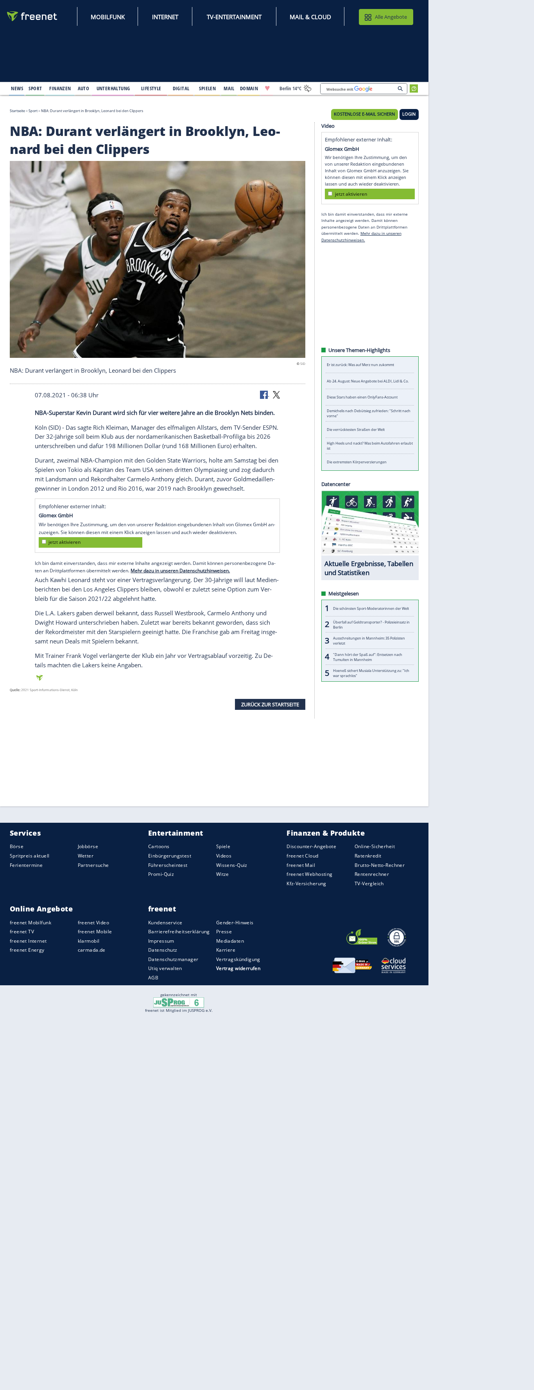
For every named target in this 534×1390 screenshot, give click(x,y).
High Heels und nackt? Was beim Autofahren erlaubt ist (370, 446)
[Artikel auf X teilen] (276, 394)
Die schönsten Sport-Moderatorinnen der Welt (371, 608)
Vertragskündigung (238, 959)
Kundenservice (165, 922)
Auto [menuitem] (84, 88)
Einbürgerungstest (169, 856)
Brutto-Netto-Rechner (380, 865)
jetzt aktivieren (64, 542)
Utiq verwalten (165, 968)
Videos (224, 856)
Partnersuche (93, 865)
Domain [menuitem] (249, 88)
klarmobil (89, 941)
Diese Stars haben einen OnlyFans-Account (362, 397)
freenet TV (22, 931)
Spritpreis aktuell (29, 856)
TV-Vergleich (369, 883)
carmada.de (92, 950)
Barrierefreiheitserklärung (179, 931)
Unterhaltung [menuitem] (113, 88)
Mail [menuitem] (229, 88)
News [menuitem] (17, 88)
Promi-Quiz (161, 874)
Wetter (86, 856)
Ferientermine (26, 865)
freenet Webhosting (309, 874)
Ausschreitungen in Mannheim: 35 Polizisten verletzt (369, 641)
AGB (153, 978)
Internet (165, 17)
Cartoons (158, 846)
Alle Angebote (391, 16)
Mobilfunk (108, 17)
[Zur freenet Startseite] (32, 16)
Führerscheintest (168, 865)
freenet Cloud (302, 856)
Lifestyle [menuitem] (151, 88)
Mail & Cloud (310, 17)
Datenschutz (162, 950)
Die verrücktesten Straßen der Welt (356, 429)
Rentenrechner (372, 874)
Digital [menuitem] (181, 88)
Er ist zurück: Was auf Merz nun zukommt (360, 364)
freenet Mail (301, 865)
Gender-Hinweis (235, 922)
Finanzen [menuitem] (60, 88)
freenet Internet (28, 941)
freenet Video (93, 922)
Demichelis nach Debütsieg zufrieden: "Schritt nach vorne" (368, 413)
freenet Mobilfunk (30, 922)
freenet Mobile (95, 931)
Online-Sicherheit (375, 846)
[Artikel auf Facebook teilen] (264, 394)
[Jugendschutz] (179, 1002)
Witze (222, 874)
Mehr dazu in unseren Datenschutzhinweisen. (180, 570)
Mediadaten (230, 941)
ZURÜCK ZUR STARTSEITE (270, 704)
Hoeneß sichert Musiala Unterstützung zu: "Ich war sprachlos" (371, 673)
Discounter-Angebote (311, 846)
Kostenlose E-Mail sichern (364, 114)
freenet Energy (27, 950)
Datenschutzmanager (173, 959)
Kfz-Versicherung (306, 883)
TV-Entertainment (234, 17)
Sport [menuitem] (35, 88)
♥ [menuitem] (267, 88)
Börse (16, 846)
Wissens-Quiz (231, 865)
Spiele (223, 846)
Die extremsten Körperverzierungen (357, 462)
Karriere (225, 950)
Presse (224, 931)
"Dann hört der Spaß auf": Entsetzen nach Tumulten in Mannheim (367, 657)
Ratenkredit (368, 856)
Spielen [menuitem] (207, 88)
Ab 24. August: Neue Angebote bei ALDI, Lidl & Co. (368, 381)
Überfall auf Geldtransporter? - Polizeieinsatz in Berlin (371, 624)
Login (409, 114)
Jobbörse (88, 846)
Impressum (161, 941)
